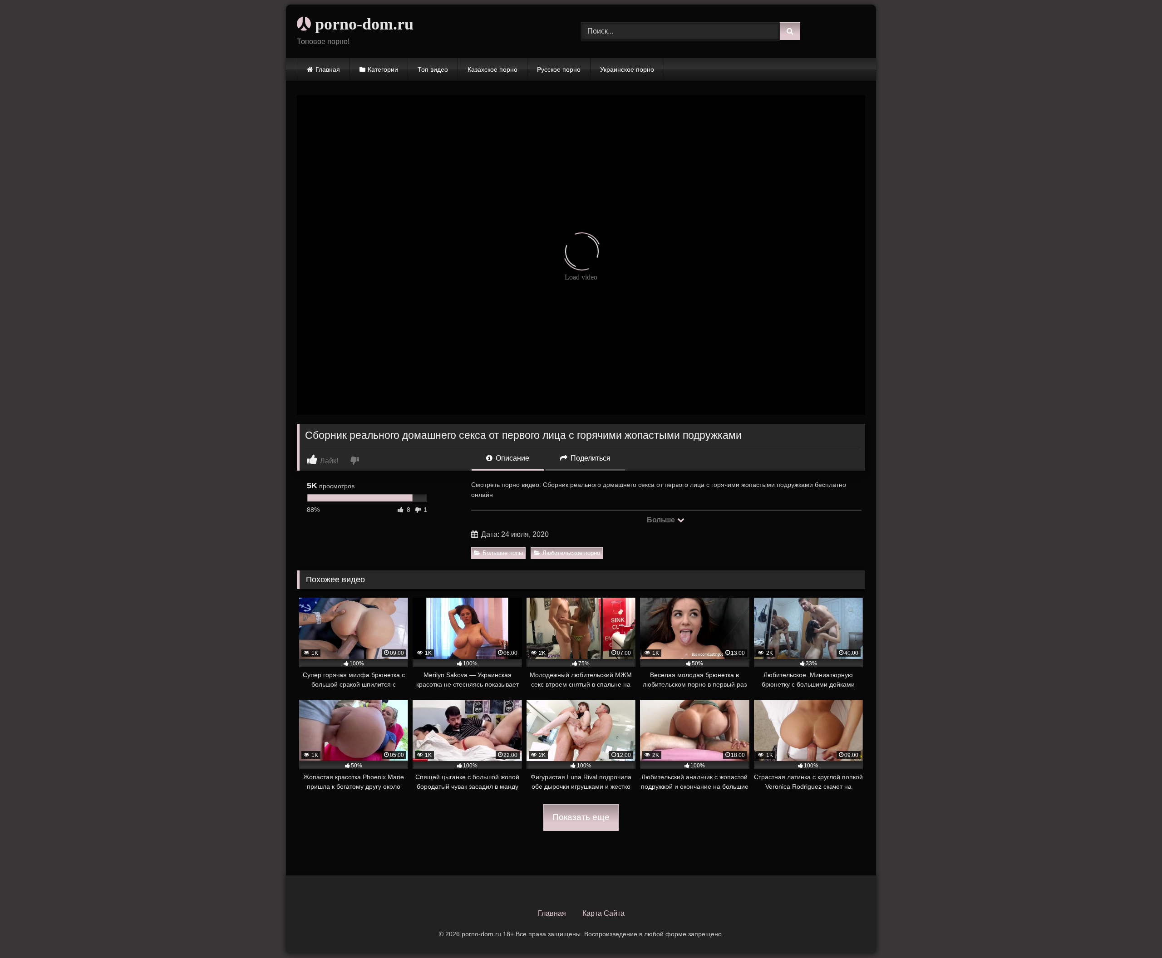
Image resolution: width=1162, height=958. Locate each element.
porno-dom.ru (362, 24)
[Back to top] (1134, 931)
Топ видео (433, 69)
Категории (383, 69)
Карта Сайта (603, 913)
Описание (511, 458)
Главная (327, 69)
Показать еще (581, 817)
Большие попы (503, 553)
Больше (661, 520)
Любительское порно (571, 553)
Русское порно (559, 69)
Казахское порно (492, 69)
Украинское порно (627, 69)
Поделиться (590, 458)
